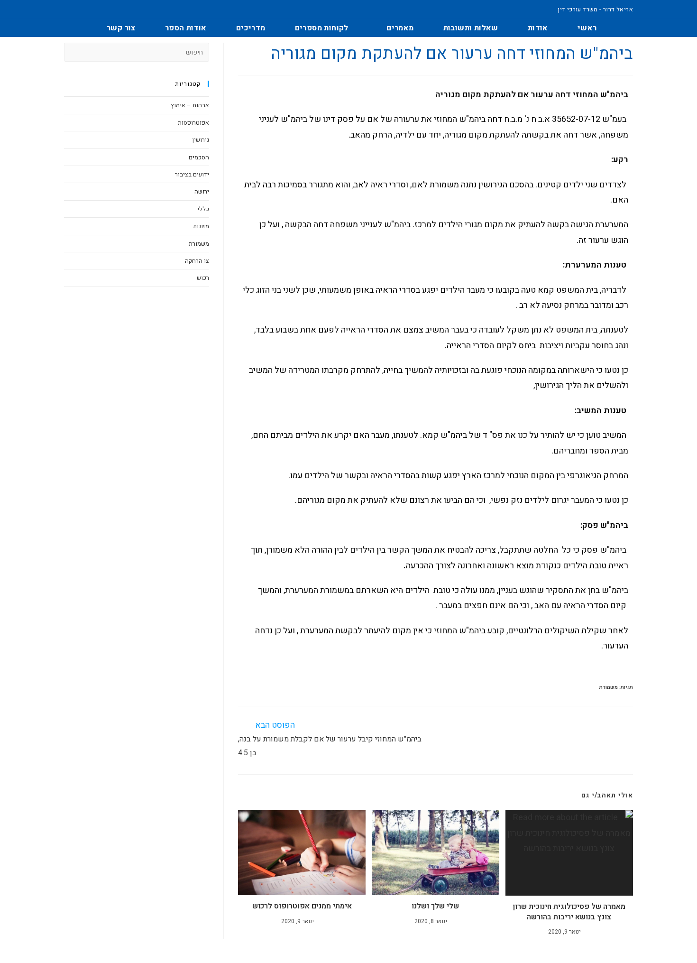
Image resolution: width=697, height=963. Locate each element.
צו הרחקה (197, 260)
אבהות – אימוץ (190, 105)
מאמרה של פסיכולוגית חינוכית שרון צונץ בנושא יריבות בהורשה (569, 912)
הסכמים (199, 157)
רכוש (203, 277)
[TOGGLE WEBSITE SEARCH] (74, 28)
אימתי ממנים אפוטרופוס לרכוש (302, 906)
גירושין (200, 139)
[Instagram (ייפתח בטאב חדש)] (80, 9)
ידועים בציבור (192, 174)
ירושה (201, 191)
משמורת (608, 687)
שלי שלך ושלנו (435, 906)
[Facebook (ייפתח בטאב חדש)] (69, 9)
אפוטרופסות (193, 122)
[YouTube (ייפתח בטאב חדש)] (90, 9)
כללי (203, 208)
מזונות (201, 226)
